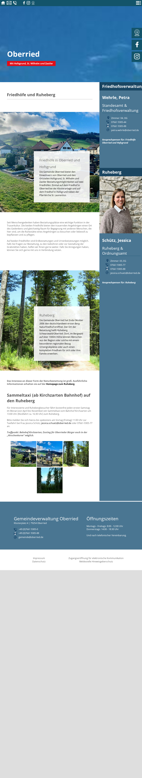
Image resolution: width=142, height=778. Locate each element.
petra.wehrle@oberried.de (125, 130)
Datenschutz (38, 561)
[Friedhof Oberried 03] (50, 466)
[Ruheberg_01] (76, 466)
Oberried (23, 54)
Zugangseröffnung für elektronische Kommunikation (96, 558)
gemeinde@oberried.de (31, 537)
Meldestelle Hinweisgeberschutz (96, 561)
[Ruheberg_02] (50, 492)
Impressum (39, 558)
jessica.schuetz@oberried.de (56, 423)
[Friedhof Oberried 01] (23, 466)
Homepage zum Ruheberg (60, 384)
